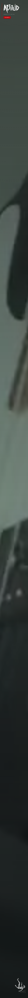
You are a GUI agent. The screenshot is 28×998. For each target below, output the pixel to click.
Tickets (7, 17)
